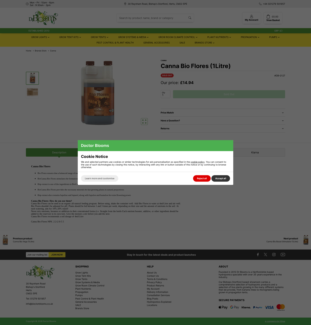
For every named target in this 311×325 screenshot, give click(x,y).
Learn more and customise (99, 178)
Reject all (202, 178)
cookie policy (198, 161)
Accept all (220, 178)
